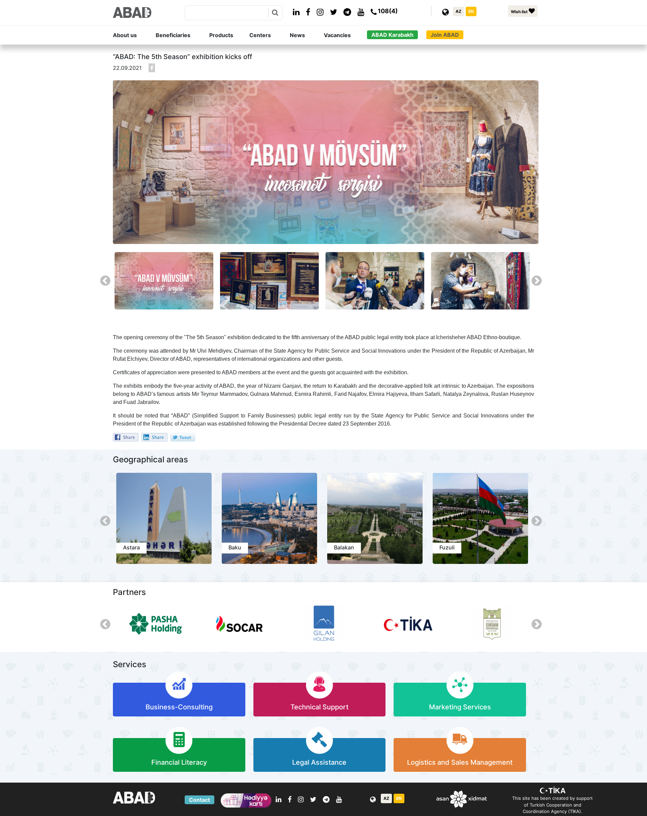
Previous (102, 278)
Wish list (520, 11)
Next (534, 278)
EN (471, 11)
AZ (458, 11)
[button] (133, 35)
